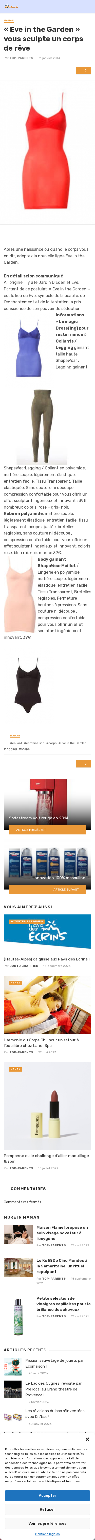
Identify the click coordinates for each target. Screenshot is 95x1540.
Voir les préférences (47, 1523)
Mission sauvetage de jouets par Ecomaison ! (54, 1363)
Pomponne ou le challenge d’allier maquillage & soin (46, 1158)
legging (11, 749)
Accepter (47, 1495)
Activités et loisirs (26, 921)
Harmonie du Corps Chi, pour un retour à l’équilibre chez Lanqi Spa (41, 1043)
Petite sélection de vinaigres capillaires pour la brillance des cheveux (63, 1304)
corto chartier (23, 966)
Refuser (47, 1509)
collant (17, 743)
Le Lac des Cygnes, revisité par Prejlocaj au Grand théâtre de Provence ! (53, 1389)
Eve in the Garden (73, 743)
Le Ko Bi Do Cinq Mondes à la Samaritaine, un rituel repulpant (61, 1266)
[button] (87, 1439)
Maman (9, 20)
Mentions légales (47, 1534)
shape (25, 749)
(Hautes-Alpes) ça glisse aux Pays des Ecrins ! (47, 959)
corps (52, 743)
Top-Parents (21, 58)
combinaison (35, 743)
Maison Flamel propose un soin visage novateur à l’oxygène (62, 1233)
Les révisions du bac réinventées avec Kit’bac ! (55, 1414)
